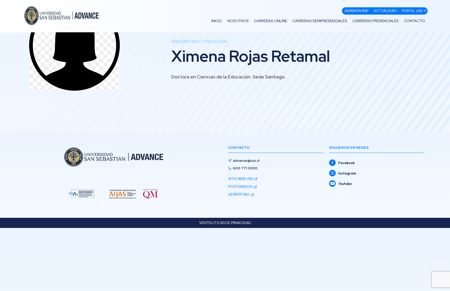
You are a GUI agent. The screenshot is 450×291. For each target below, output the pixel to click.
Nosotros (238, 20)
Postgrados (240, 186)
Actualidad (385, 11)
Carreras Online (270, 20)
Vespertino (238, 194)
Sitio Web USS (240, 179)
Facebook (346, 163)
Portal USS (412, 11)
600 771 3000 (245, 168)
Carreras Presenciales (375, 20)
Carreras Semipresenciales (319, 20)
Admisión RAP (356, 11)
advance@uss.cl (246, 160)
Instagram (347, 173)
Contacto (414, 20)
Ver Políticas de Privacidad (225, 223)
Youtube (345, 184)
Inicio (216, 20)
